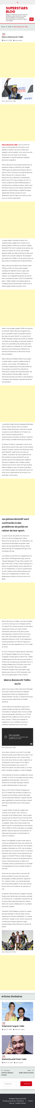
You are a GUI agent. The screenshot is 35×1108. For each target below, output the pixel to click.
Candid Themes (20, 1103)
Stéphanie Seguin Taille (13, 1026)
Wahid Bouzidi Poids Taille (14, 1059)
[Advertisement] (17, 60)
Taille (3, 34)
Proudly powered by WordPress (13, 1101)
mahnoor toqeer (20, 1029)
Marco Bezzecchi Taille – (10, 145)
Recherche (27, 1084)
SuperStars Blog (17, 10)
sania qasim (18, 40)
